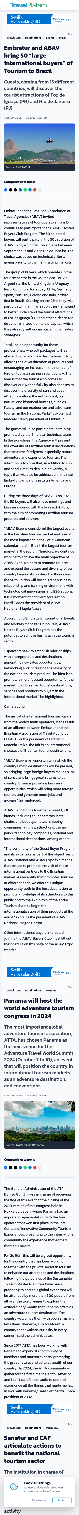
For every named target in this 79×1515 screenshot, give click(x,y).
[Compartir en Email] (34, 189)
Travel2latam (12, 38)
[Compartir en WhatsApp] (25, 189)
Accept (62, 1500)
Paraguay (52, 1428)
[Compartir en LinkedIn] (20, 189)
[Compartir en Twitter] (10, 189)
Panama (51, 991)
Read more (39, 1500)
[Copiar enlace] (39, 189)
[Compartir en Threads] (15, 189)
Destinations (33, 38)
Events (50, 38)
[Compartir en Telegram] (30, 189)
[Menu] (5, 5)
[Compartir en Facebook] (5, 189)
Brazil (62, 38)
